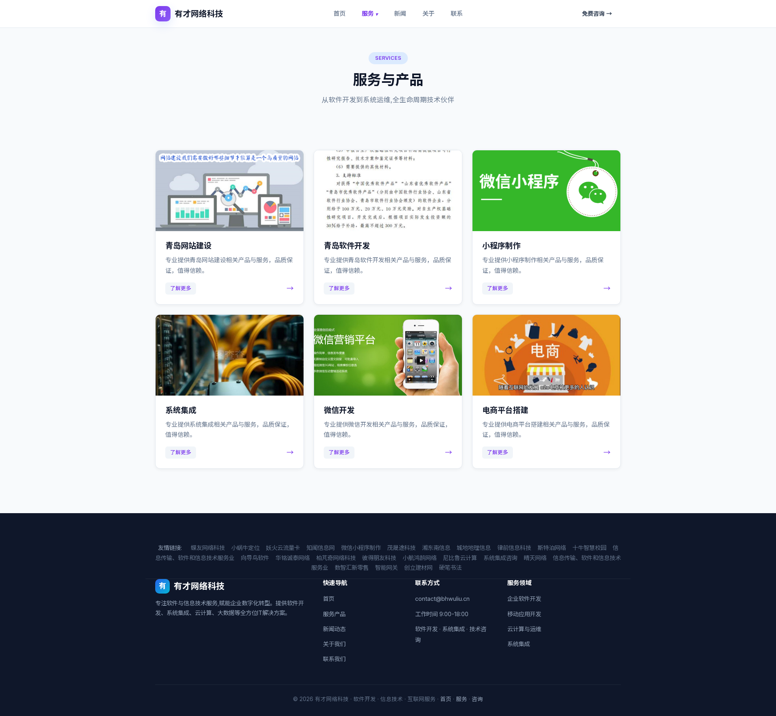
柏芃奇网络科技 (336, 557)
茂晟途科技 (401, 547)
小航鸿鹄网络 (419, 557)
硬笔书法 (450, 567)
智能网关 (386, 567)
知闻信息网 (320, 547)
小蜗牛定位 (245, 547)
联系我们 (334, 658)
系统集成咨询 (500, 557)
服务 (370, 13)
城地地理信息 (474, 547)
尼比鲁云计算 (460, 557)
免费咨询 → (597, 13)
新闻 (400, 13)
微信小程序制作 (361, 547)
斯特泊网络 (552, 547)
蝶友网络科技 (208, 547)
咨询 (477, 699)
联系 (457, 13)
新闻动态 (334, 628)
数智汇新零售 (352, 567)
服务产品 (334, 614)
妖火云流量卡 (283, 547)
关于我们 (334, 643)
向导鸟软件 (255, 557)
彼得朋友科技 (379, 557)
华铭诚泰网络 (293, 557)
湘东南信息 (436, 547)
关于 (428, 13)
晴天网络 (535, 557)
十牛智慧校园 (589, 547)
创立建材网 (418, 567)
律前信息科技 (514, 547)
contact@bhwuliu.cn (442, 598)
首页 (339, 13)
